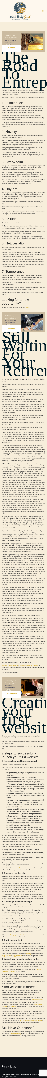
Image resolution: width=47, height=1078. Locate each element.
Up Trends (13, 1006)
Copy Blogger (6, 956)
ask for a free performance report (31, 1020)
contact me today (15, 1034)
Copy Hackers (17, 956)
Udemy (28, 954)
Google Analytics (37, 999)
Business (11, 48)
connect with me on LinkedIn (29, 665)
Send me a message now (10, 665)
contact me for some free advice (22, 868)
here (27, 307)
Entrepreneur (11, 693)
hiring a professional (17, 935)
